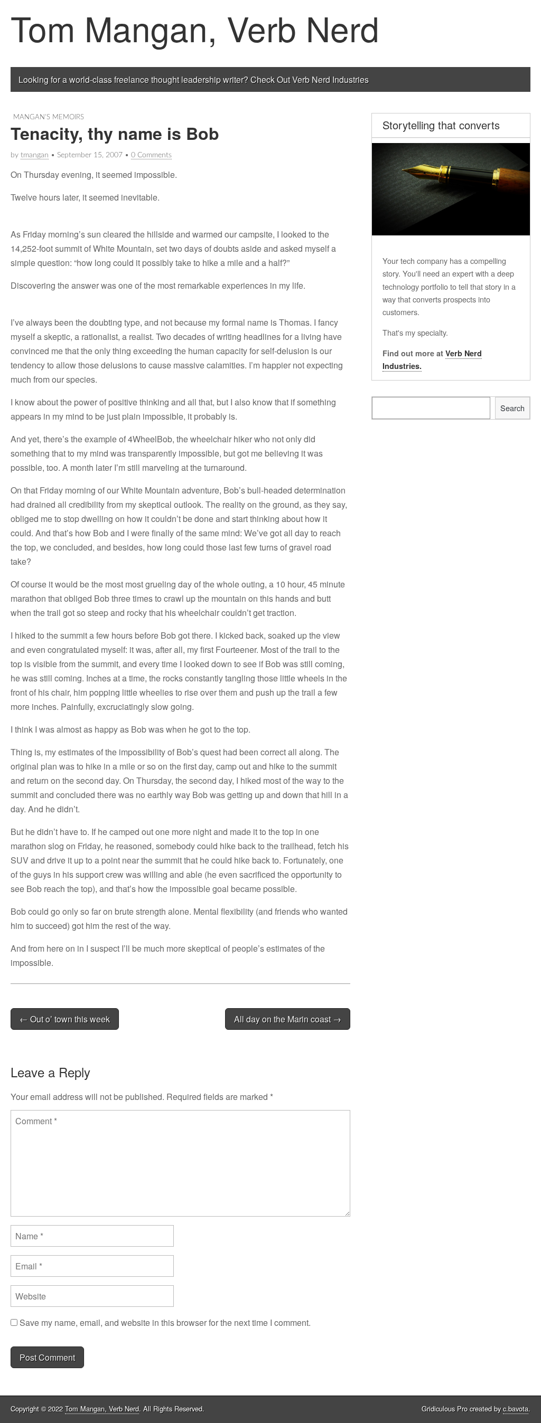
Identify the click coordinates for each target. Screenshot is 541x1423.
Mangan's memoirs (48, 117)
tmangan (35, 155)
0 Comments (151, 155)
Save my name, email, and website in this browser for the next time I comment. (165, 1322)
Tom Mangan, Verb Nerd (195, 28)
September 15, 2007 (90, 155)
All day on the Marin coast (287, 1019)
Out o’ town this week (65, 1019)
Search (512, 407)
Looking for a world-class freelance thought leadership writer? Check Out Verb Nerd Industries (193, 79)
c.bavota (515, 1408)
